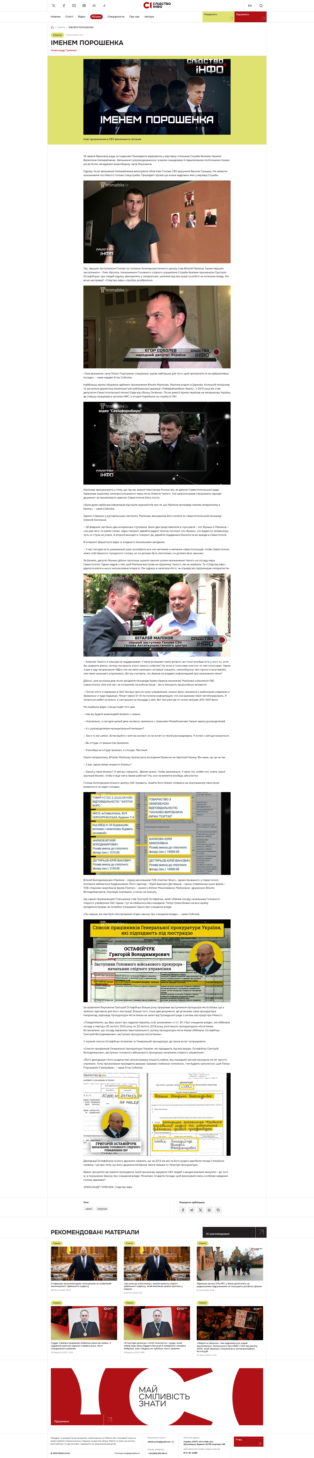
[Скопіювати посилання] (218, 1210)
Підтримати (242, 14)
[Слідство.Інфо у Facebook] (63, 5)
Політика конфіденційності (127, 1453)
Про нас (134, 16)
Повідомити (210, 14)
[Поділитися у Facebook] (182, 1210)
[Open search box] (260, 5)
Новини (56, 16)
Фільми (96, 16)
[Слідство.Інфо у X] (53, 5)
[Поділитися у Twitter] (200, 1210)
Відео (81, 16)
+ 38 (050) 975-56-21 (157, 1453)
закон (89, 1208)
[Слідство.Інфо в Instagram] (84, 5)
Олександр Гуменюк (64, 50)
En (250, 5)
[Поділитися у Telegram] (191, 1210)
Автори (149, 16)
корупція (102, 1208)
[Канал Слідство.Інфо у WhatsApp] (94, 5)
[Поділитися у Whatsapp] (209, 1210)
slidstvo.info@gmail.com (159, 1442)
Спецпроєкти (116, 16)
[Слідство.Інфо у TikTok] (104, 5)
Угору (239, 1439)
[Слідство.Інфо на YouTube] (74, 5)
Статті (69, 16)
